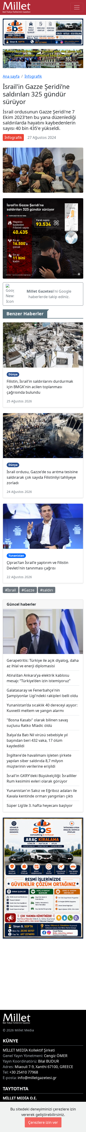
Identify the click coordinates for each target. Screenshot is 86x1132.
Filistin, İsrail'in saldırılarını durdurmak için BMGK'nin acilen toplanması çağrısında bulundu (40, 387)
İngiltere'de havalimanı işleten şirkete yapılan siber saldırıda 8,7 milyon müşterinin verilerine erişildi (39, 761)
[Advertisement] (43, 974)
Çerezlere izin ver (43, 1122)
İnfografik (33, 76)
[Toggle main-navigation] (76, 7)
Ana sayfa (11, 76)
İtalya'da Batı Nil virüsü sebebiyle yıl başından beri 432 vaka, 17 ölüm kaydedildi (37, 740)
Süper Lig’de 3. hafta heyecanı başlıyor (40, 805)
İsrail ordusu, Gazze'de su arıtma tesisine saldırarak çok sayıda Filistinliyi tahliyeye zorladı (42, 477)
